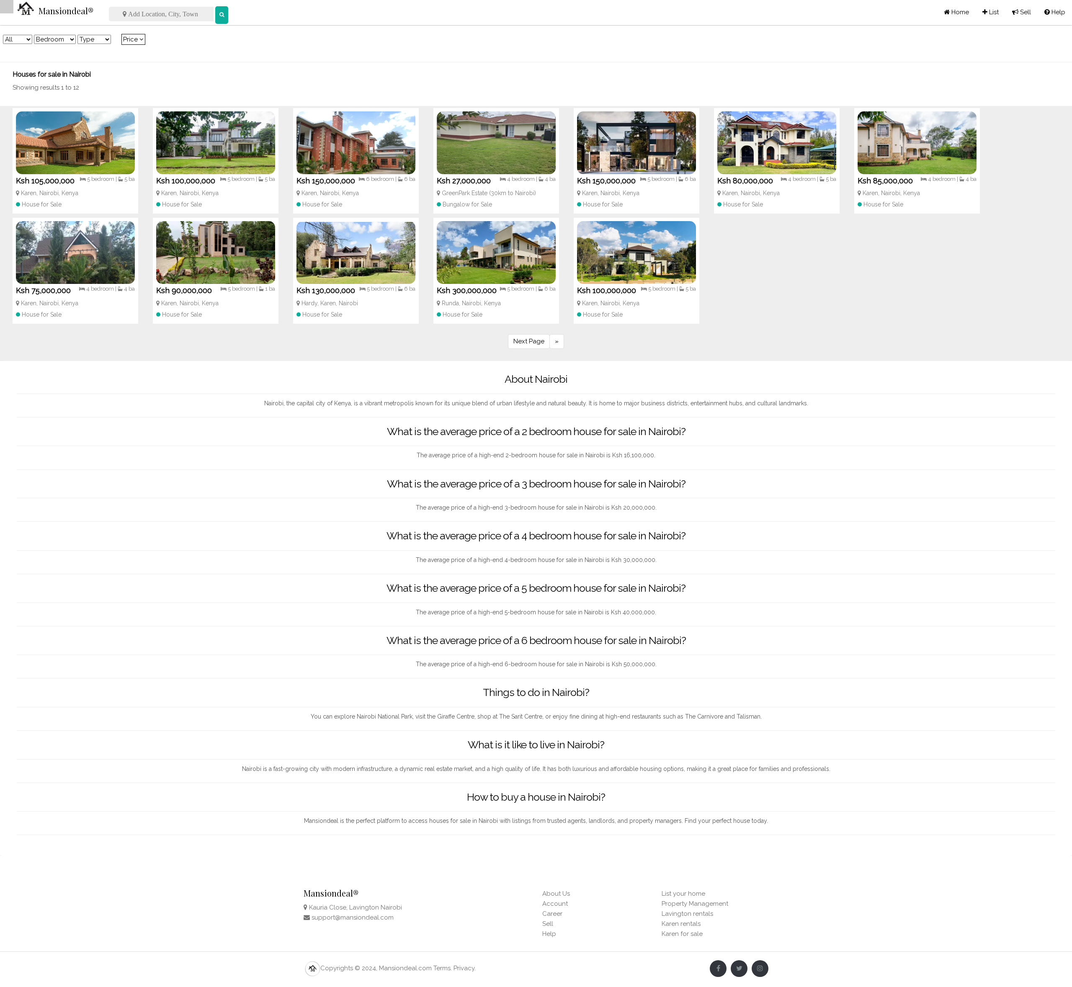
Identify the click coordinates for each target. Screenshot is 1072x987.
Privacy (464, 968)
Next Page (528, 341)
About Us (556, 893)
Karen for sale (682, 934)
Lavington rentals (687, 913)
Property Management (695, 903)
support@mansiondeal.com (353, 917)
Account (555, 903)
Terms (442, 968)
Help (1054, 12)
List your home (683, 893)
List (990, 12)
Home (959, 12)
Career (552, 913)
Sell (1021, 12)
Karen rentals (681, 924)
